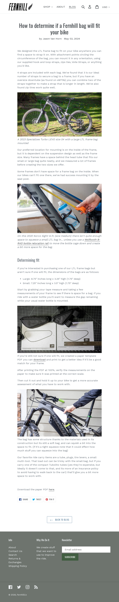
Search (13, 554)
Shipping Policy (18, 566)
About (12, 547)
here (51, 489)
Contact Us (15, 551)
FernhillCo (22, 595)
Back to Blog (62, 519)
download (39, 359)
